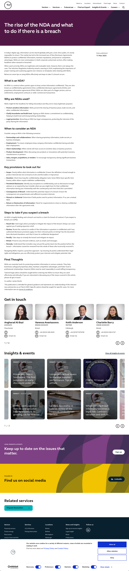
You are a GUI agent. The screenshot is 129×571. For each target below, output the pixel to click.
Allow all (112, 544)
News (115, 3)
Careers (114, 7)
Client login (107, 3)
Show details (105, 567)
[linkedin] (88, 530)
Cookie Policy (63, 548)
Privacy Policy (49, 548)
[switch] (58, 567)
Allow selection (112, 551)
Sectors (45, 7)
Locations (87, 3)
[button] (46, 7)
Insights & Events (99, 7)
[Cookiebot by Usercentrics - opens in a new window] (13, 567)
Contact (122, 3)
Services (56, 7)
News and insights (73, 525)
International (97, 3)
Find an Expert (84, 7)
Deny (112, 558)
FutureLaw (68, 7)
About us (79, 3)
